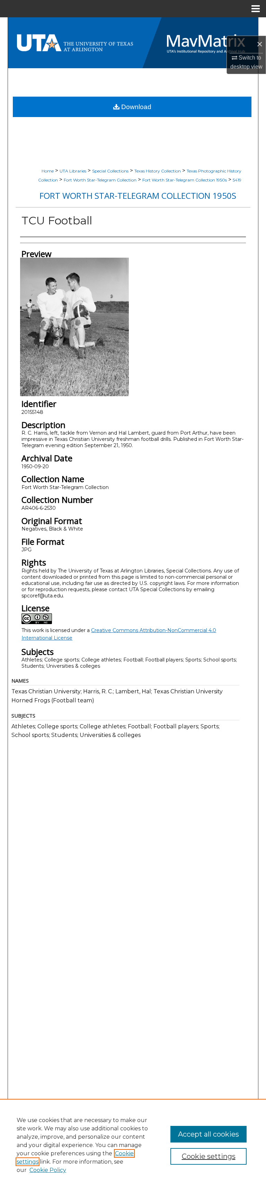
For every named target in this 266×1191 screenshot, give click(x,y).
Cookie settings (209, 1156)
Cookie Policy (47, 1170)
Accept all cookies (208, 1134)
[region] (133, 1145)
